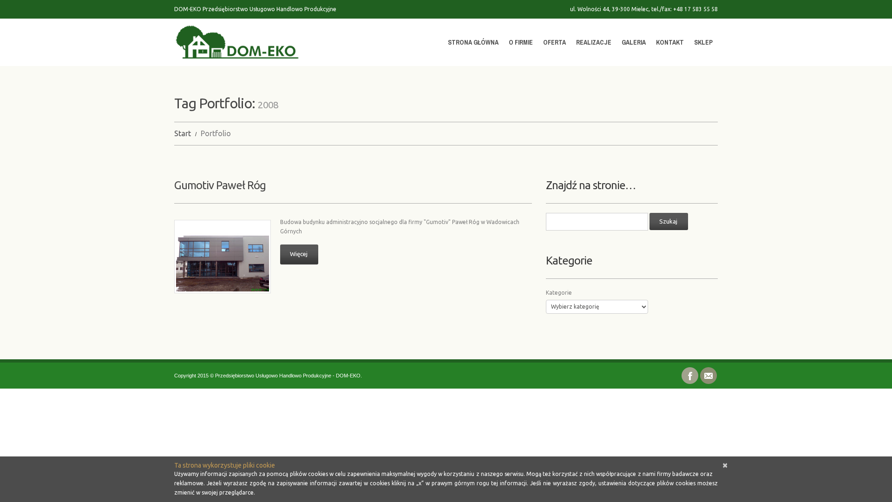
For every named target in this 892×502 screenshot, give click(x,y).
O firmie (521, 42)
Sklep (703, 42)
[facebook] (690, 375)
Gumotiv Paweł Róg (220, 185)
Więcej (299, 254)
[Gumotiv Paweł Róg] (222, 256)
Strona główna (473, 42)
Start (182, 133)
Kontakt (670, 42)
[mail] (708, 375)
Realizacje (593, 42)
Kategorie (559, 293)
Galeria (634, 42)
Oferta (554, 42)
